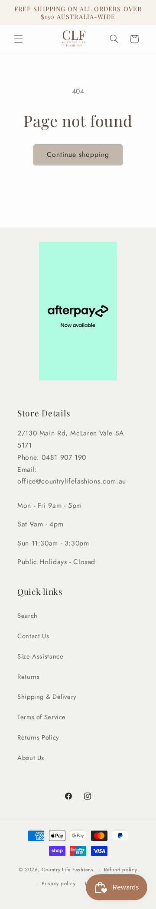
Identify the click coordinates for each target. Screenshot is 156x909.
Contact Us (33, 636)
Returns (28, 677)
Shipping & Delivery (46, 696)
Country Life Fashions (67, 869)
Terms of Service (41, 717)
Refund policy (120, 869)
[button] (18, 39)
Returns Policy (38, 737)
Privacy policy (58, 883)
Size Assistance (40, 656)
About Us (30, 758)
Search (27, 615)
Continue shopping (78, 154)
